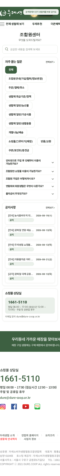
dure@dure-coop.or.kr (28, 316)
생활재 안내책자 (8, 439)
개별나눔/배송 (16, 132)
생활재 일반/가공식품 (20, 114)
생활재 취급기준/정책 (20, 96)
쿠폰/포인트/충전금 (19, 150)
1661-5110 (17, 302)
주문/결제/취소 (16, 87)
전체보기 (50, 62)
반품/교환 (46, 141)
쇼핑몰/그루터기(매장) (20, 141)
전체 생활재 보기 (15, 24)
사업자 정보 (30, 439)
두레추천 (37, 24)
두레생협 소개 (7, 435)
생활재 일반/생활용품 (20, 123)
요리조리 (50, 435)
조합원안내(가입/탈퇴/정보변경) (26, 78)
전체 (11, 69)
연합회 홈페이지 (30, 435)
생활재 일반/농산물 (19, 105)
